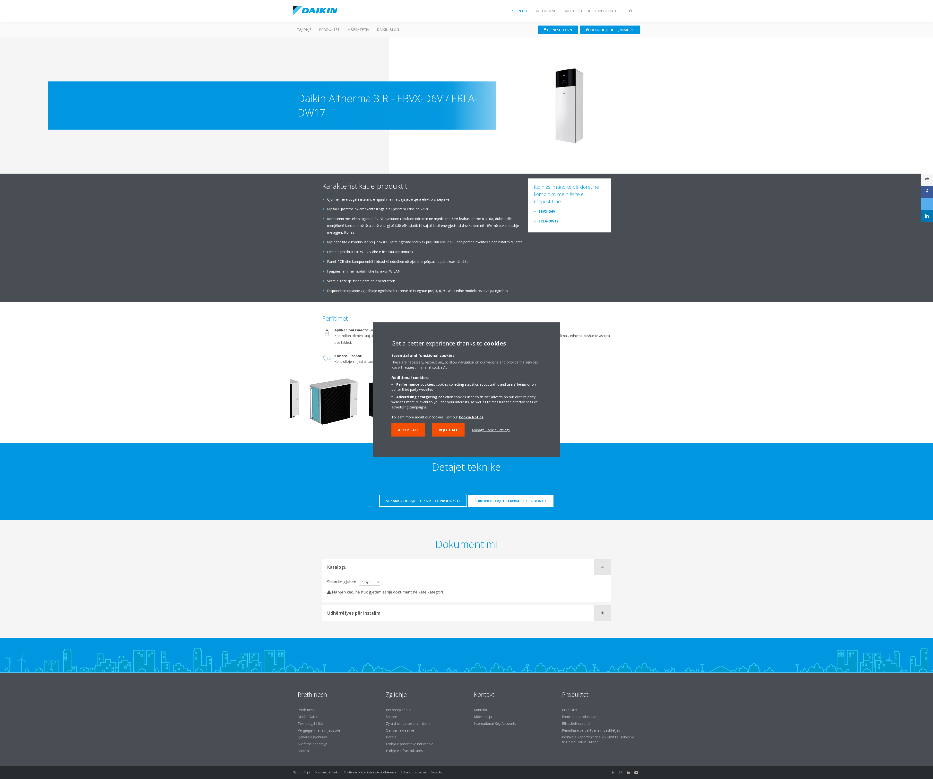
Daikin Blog (388, 29)
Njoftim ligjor (302, 772)
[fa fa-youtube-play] (636, 773)
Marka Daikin (308, 716)
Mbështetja (358, 29)
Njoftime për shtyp (312, 744)
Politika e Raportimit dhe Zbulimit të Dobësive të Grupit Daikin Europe (598, 739)
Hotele (391, 737)
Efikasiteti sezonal (576, 723)
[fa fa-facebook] (613, 773)
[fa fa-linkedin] (628, 773)
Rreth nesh (306, 710)
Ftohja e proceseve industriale (409, 744)
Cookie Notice (471, 417)
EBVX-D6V (547, 211)
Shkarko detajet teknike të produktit (423, 500)
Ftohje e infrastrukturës (404, 750)
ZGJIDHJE (304, 29)
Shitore (391, 716)
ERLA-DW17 (548, 221)
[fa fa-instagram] (621, 773)
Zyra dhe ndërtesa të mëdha (408, 723)
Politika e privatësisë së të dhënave (370, 772)
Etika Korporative (413, 772)
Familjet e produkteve (579, 716)
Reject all (448, 430)
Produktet (329, 29)
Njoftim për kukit (327, 772)
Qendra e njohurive (313, 737)
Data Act (437, 772)
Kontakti (480, 710)
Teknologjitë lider (311, 723)
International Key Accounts (495, 723)
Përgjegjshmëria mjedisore (319, 730)
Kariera (303, 750)
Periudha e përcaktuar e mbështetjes (591, 730)
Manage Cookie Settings (491, 430)
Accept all (408, 430)
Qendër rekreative (400, 730)
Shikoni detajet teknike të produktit (511, 500)
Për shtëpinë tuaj (399, 710)
